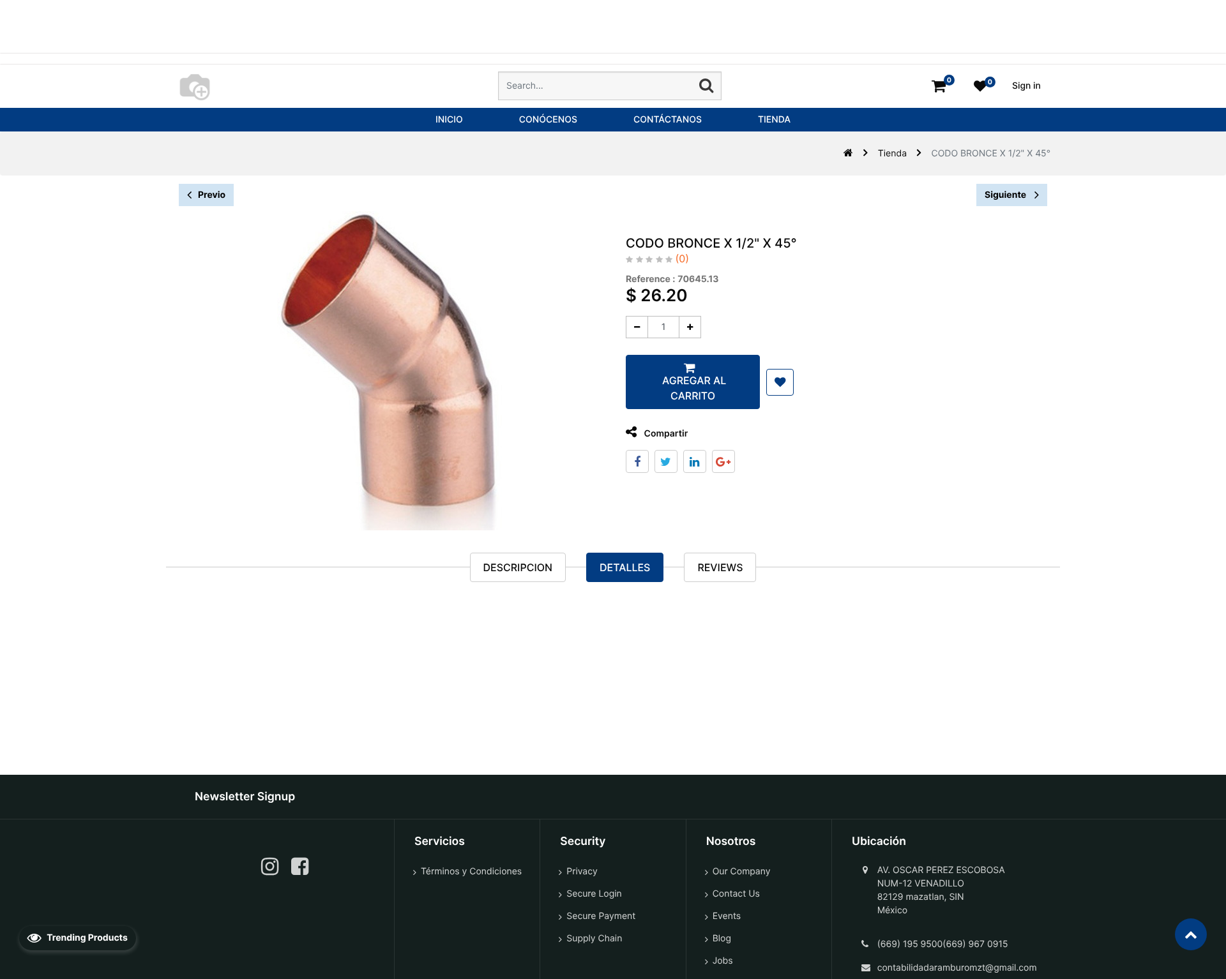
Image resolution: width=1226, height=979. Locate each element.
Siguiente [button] (1006, 195)
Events (727, 916)
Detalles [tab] (625, 567)
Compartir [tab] (665, 433)
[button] (780, 382)
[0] (939, 85)
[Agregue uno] (690, 327)
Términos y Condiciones (471, 871)
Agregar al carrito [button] (693, 388)
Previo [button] (211, 195)
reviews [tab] (720, 567)
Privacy (581, 871)
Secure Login (593, 893)
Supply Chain (594, 938)
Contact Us (736, 893)
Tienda (892, 153)
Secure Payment (600, 916)
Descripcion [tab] (517, 567)
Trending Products (86, 937)
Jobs (723, 960)
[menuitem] (449, 119)
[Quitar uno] (637, 327)
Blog (722, 938)
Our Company (742, 871)
